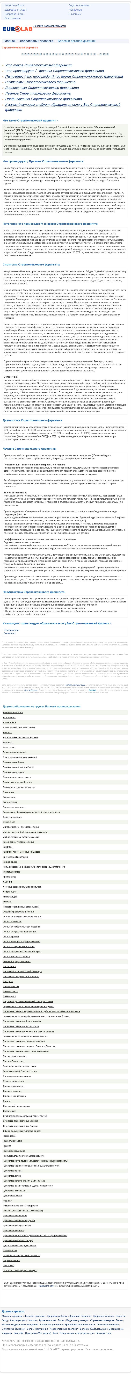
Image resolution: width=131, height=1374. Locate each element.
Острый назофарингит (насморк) (19, 946)
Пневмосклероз (10, 991)
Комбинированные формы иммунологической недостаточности (34, 867)
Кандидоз (7, 847)
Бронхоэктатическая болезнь (17, 782)
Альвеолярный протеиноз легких (19, 727)
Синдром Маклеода (12, 1091)
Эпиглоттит (8, 1265)
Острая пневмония (12, 921)
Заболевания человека (36, 41)
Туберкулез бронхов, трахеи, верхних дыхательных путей (31, 1166)
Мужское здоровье (12, 1316)
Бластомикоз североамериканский (20, 757)
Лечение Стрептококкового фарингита (38, 93)
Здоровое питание (103, 1316)
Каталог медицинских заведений (20, 1324)
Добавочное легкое (12, 817)
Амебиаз (7, 732)
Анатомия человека (108, 1324)
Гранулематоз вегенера (14, 807)
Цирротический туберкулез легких (19, 1245)
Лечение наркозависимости (49, 25)
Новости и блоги (14, 5)
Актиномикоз (9, 717)
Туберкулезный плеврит (14, 1191)
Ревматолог (10, 633)
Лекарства (75, 9)
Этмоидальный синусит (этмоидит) (20, 1270)
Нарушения (41, 1328)
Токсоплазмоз (10, 1136)
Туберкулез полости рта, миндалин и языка (24, 1181)
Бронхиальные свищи (13, 772)
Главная (10, 41)
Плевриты (8, 981)
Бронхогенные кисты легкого (17, 777)
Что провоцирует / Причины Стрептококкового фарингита (54, 71)
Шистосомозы (10, 1250)
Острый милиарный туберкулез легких (21, 941)
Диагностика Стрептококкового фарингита (42, 88)
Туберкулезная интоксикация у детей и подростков (28, 1186)
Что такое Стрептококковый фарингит (38, 65)
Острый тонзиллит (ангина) (16, 956)
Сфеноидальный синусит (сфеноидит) (22, 1131)
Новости (32, 1320)
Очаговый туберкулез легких (17, 961)
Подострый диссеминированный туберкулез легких (28, 1001)
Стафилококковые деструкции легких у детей (25, 1116)
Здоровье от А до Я (16, 9)
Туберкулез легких (12, 1176)
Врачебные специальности (80, 1324)
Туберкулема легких (12, 1196)
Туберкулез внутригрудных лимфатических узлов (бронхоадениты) (35, 1161)
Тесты (119, 1320)
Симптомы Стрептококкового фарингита (40, 82)
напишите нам (46, 1286)
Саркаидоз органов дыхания (17, 1076)
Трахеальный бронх (12, 1141)
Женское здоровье (34, 1316)
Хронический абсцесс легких (17, 1226)
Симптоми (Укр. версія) (38, 1333)
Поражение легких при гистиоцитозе (21, 1026)
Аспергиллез (9, 747)
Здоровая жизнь (14, 14)
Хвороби (18, 1333)
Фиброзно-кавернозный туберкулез (20, 1206)
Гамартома (8, 792)
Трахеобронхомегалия (14, 1151)
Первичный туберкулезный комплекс (21, 976)
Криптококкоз (9, 877)
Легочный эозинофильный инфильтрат (22, 887)
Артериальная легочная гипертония (20, 737)
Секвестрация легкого (13, 1081)
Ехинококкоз (9, 822)
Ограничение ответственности (77, 1333)
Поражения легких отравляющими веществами (26, 1051)
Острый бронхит (11, 937)
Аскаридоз (8, 742)
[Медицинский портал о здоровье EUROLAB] (17, 34)
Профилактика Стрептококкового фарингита (43, 99)
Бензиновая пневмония (14, 752)
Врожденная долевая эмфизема (19, 787)
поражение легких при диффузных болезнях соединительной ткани (36, 1016)
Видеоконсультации (77, 1320)
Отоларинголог (11, 630)
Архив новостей (47, 1320)
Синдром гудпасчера (13, 1086)
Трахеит (7, 1146)
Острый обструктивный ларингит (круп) (22, 952)
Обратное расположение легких (18, 912)
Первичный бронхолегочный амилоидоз (22, 971)
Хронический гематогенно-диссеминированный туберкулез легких (35, 1235)
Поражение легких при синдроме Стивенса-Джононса (29, 1046)
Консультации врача (51, 1324)
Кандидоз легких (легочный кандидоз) (21, 852)
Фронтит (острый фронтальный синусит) (23, 1211)
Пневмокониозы (11, 986)
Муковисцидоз (10, 897)
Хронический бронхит (13, 1230)
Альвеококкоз (9, 722)
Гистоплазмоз (10, 802)
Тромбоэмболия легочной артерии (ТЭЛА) (23, 1156)
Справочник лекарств (102, 1320)
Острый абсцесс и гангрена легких (19, 932)
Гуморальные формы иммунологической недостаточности (31, 812)
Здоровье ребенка (57, 1316)
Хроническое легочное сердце (18, 1240)
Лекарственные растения (64, 1328)
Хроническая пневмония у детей (19, 1220)
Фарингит (7, 1201)
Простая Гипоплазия (13, 1061)
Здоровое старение (80, 1316)
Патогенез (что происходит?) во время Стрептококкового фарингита (64, 76)
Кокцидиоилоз (10, 862)
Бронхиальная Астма (13, 762)
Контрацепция (18, 1320)
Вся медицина (13, 18)
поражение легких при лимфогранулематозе (25, 1036)
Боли (30, 1328)
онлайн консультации (75, 685)
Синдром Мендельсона (14, 1096)
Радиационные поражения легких (19, 1066)
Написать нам (103, 1333)
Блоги (61, 1320)
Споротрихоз (9, 1111)
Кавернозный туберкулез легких (18, 842)
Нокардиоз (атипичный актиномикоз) (21, 907)
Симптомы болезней (13, 1328)
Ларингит (7, 882)
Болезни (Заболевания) (93, 1328)
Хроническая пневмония (15, 1215)
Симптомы (75, 14)
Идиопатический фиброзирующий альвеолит (25, 832)
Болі (55, 1333)
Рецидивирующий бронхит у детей (20, 1071)
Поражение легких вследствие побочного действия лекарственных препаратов (41, 1011)
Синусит (7, 1101)
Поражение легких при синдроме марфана (24, 1041)
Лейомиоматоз (10, 892)
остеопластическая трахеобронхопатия (22, 917)
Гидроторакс (9, 797)
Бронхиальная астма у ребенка (18, 767)
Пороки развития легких (14, 1056)
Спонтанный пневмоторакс (16, 1106)
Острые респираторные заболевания (21, 927)
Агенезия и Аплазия (13, 712)
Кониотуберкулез (11, 872)
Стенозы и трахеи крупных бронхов (20, 1121)
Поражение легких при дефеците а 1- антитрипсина (28, 1031)
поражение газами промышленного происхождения (28, 1006)
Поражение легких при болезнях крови (22, 1021)
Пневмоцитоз (9, 996)
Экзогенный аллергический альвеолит (21, 1255)
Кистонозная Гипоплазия (15, 857)
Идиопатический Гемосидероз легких (21, 827)
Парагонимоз (9, 966)
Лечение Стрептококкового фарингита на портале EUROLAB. (41, 1340)
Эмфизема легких (11, 1260)
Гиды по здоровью (79, 5)
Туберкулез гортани (12, 1171)
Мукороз (7, 902)
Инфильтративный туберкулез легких (21, 837)
